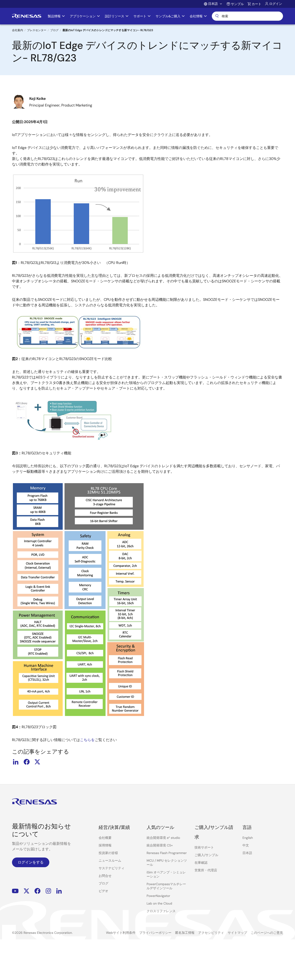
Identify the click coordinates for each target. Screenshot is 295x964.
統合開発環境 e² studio (163, 838)
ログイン (275, 4)
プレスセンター (36, 30)
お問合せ (105, 876)
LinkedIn (59, 891)
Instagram (48, 891)
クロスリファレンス (161, 911)
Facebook (37, 891)
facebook (26, 762)
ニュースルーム (110, 860)
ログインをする (31, 862)
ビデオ (103, 891)
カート (256, 4)
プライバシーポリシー (155, 933)
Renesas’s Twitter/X (26, 891)
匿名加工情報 (185, 933)
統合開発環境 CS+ (160, 845)
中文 (245, 845)
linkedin (15, 762)
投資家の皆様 (108, 853)
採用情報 (105, 845)
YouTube (15, 891)
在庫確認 (201, 863)
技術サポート (204, 847)
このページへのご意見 (267, 933)
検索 (247, 16)
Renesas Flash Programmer (167, 853)
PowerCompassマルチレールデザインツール (166, 886)
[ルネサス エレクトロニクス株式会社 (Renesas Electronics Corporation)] (26, 16)
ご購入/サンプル (206, 855)
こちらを (87, 739)
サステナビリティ (111, 868)
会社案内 (17, 30)
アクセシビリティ (211, 933)
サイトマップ (237, 933)
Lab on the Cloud (159, 903)
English (247, 838)
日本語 (247, 853)
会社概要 (105, 838)
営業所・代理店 (206, 870)
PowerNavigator (158, 896)
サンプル (237, 4)
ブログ (54, 30)
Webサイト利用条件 (121, 933)
